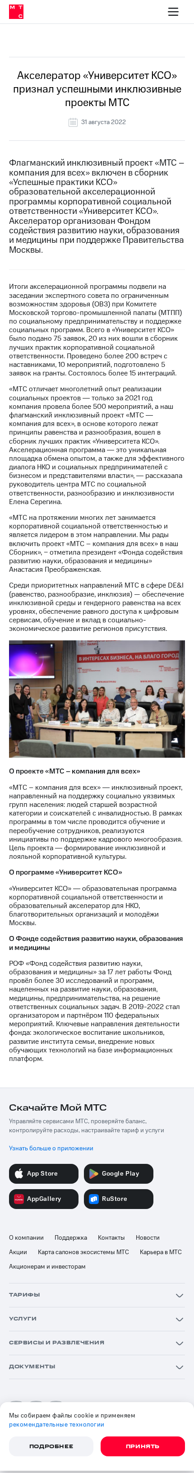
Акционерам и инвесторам (47, 1266)
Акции (18, 1252)
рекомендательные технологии (57, 1424)
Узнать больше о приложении (51, 1148)
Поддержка (71, 1237)
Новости (148, 1237)
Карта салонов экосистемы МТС (83, 1252)
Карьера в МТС (161, 1252)
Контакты (111, 1237)
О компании (26, 1237)
